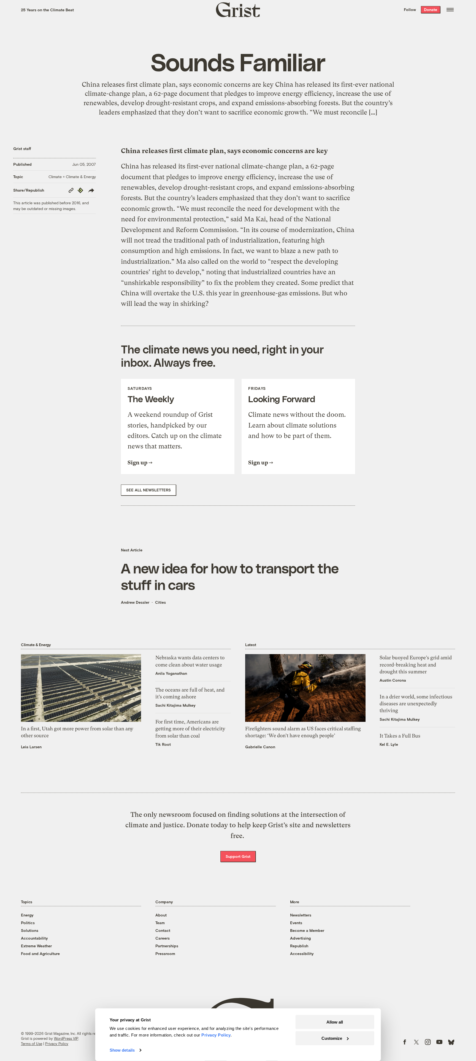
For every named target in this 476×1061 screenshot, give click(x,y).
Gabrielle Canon (260, 746)
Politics (28, 922)
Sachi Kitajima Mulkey (175, 705)
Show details (122, 1050)
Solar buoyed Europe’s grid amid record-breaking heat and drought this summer (416, 664)
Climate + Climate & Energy (72, 176)
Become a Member (307, 930)
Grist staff (22, 148)
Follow (410, 9)
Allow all (334, 1022)
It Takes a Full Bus (400, 736)
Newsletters (300, 915)
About (161, 915)
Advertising (300, 938)
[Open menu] (450, 10)
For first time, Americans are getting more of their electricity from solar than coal (190, 728)
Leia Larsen (31, 746)
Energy (27, 915)
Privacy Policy (56, 1043)
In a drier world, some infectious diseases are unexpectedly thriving (416, 703)
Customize (331, 1038)
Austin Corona (393, 680)
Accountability (34, 938)
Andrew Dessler (135, 602)
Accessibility (302, 953)
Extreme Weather (36, 945)
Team (160, 922)
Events (296, 922)
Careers (162, 938)
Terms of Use (31, 1043)
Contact (162, 930)
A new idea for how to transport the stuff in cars (230, 576)
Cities (160, 602)
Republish (299, 945)
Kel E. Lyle (389, 744)
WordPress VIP (66, 1038)
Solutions (29, 930)
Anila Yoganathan (171, 673)
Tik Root (163, 744)
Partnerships (166, 945)
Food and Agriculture (40, 953)
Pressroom (165, 953)
